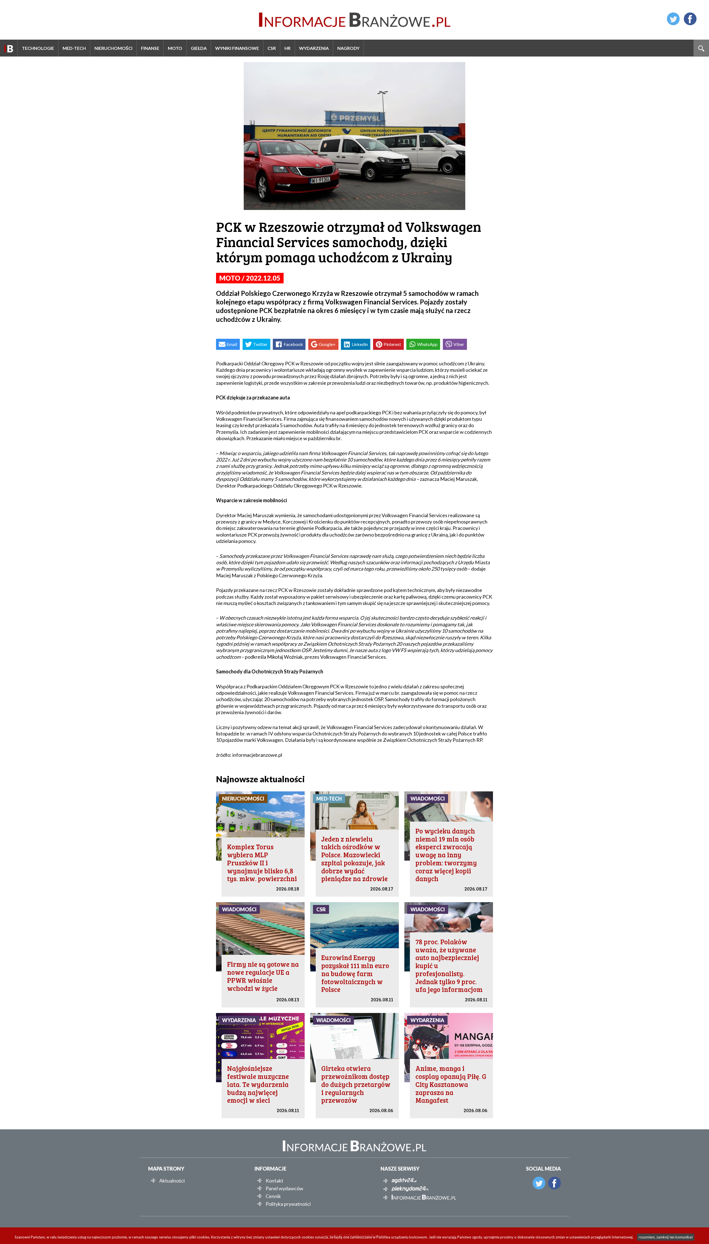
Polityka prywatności (288, 1204)
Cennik (273, 1196)
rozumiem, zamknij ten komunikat (666, 1237)
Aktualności (172, 1181)
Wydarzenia (314, 48)
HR (287, 48)
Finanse (150, 48)
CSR (272, 48)
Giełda (199, 48)
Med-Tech (74, 48)
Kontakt (274, 1181)
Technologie (38, 48)
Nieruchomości (113, 48)
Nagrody (348, 48)
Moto (175, 48)
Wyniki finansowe (237, 48)
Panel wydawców (284, 1188)
